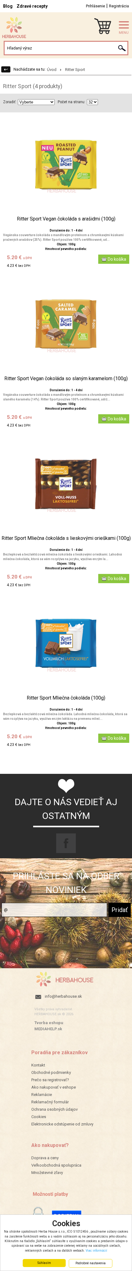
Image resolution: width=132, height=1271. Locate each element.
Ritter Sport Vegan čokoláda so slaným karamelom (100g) (66, 378)
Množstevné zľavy (47, 1172)
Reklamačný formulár (50, 1102)
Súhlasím (44, 1263)
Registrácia (119, 6)
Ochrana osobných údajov (54, 1109)
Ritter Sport (75, 69)
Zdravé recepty (32, 6)
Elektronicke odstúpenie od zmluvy (62, 1124)
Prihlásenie (95, 6)
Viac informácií (96, 1250)
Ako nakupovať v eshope (53, 1087)
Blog (8, 6)
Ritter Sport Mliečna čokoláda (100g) (66, 698)
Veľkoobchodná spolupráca (56, 1165)
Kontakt (38, 1065)
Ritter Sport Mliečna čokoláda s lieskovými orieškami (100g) (66, 538)
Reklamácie (41, 1094)
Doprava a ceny (45, 1158)
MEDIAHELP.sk (48, 1029)
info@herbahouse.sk (63, 996)
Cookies (38, 1116)
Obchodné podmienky (51, 1072)
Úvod (51, 69)
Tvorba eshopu (48, 1022)
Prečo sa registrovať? (50, 1080)
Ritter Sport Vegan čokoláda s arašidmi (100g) (66, 218)
